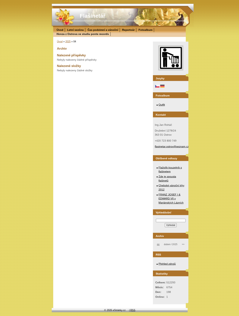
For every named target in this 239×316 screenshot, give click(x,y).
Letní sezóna (75, 29)
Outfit (162, 104)
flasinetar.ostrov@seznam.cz (172, 146)
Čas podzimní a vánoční (103, 29)
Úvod (60, 29)
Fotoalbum (145, 29)
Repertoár (128, 29)
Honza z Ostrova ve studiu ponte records (83, 33)
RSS (132, 310)
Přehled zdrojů (167, 263)
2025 (68, 41)
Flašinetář (92, 16)
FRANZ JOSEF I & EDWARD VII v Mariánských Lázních (171, 198)
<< (158, 244)
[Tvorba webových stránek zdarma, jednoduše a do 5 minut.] (127, 310)
